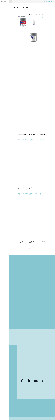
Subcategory (30, 14)
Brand (40, 14)
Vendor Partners (4, 208)
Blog (44, 1)
